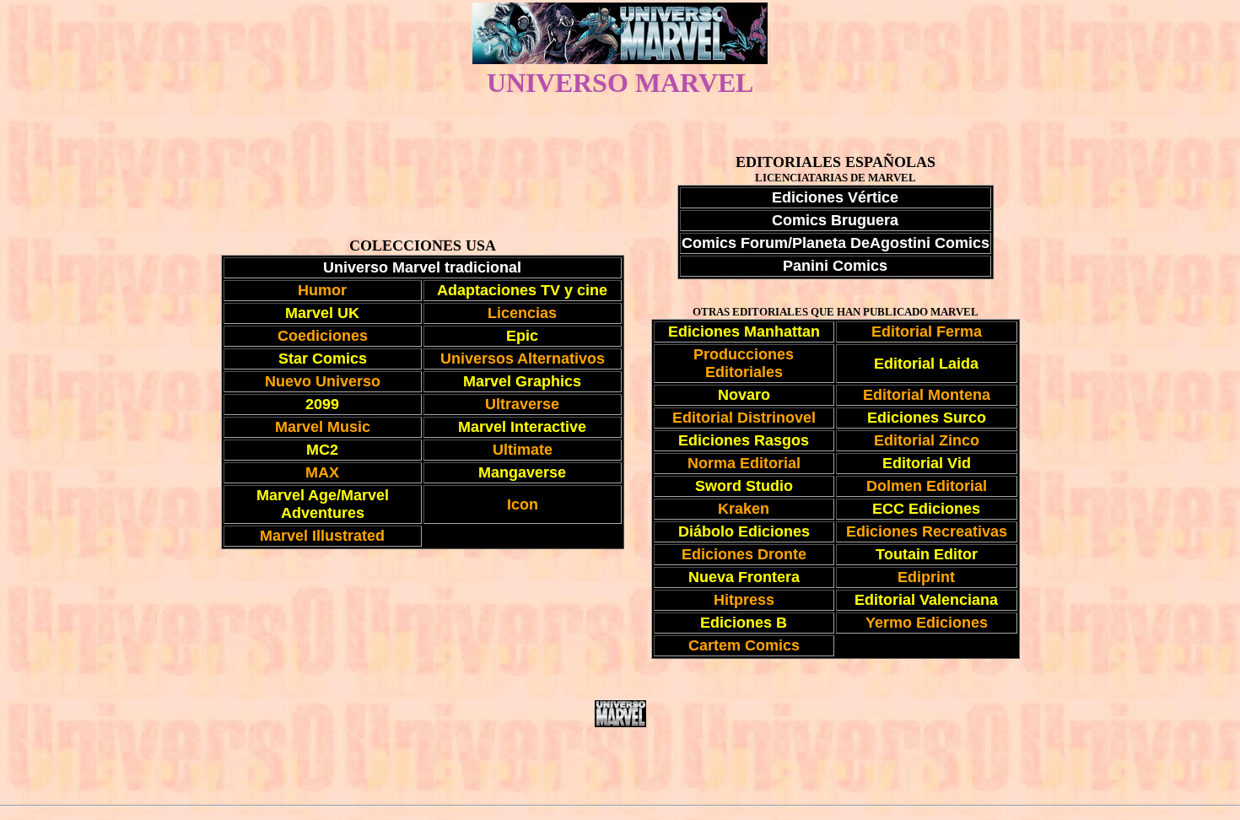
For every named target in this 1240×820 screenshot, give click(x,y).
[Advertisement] (620, 766)
